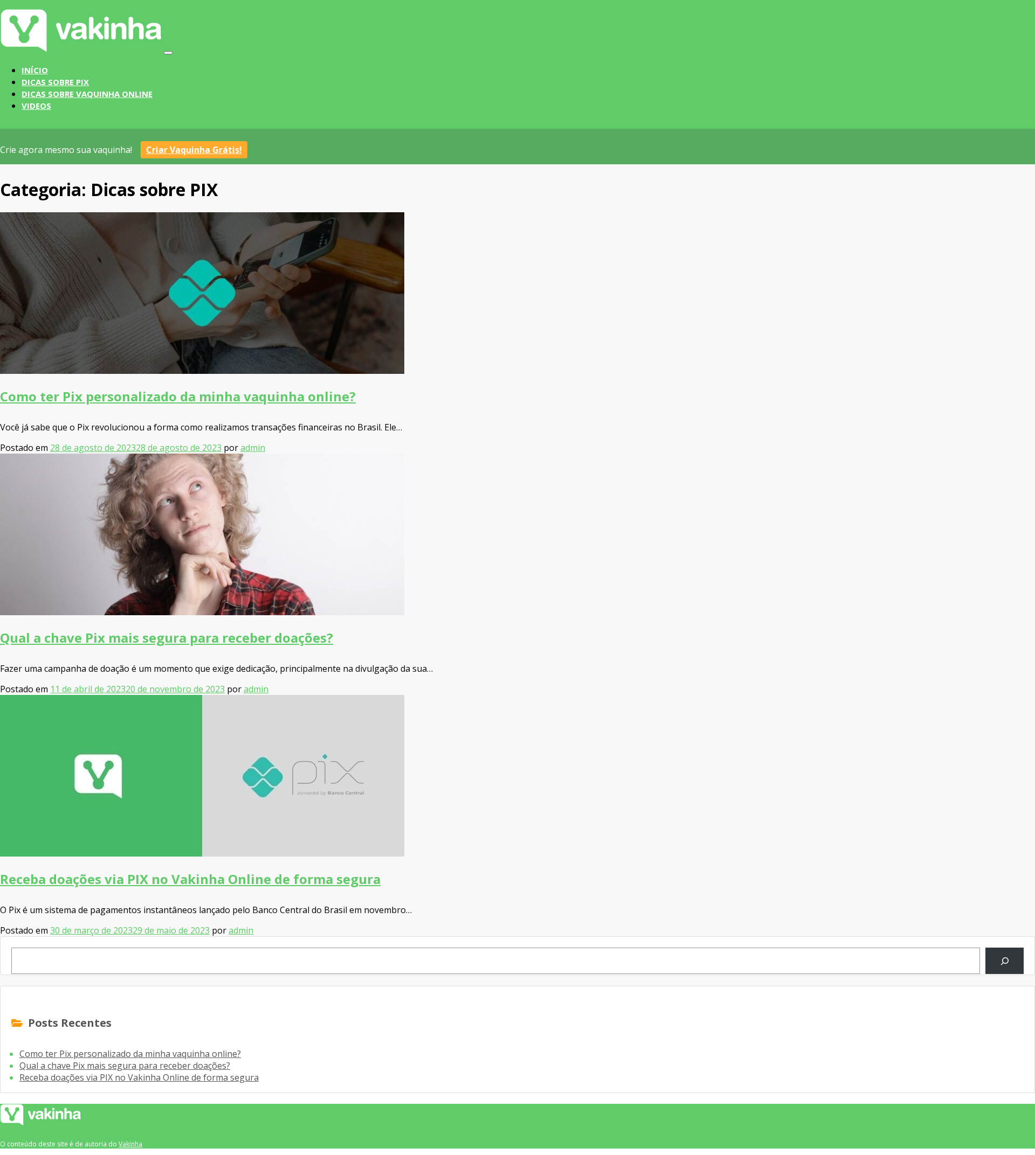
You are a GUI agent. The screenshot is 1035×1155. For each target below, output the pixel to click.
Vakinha (130, 1144)
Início (35, 70)
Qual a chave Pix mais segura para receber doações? (166, 637)
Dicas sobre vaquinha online (87, 93)
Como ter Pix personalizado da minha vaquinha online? (178, 396)
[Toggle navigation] (168, 52)
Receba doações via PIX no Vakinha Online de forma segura (190, 879)
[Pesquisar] (1004, 961)
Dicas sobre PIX (55, 81)
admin (252, 448)
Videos (36, 105)
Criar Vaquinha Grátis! (198, 150)
